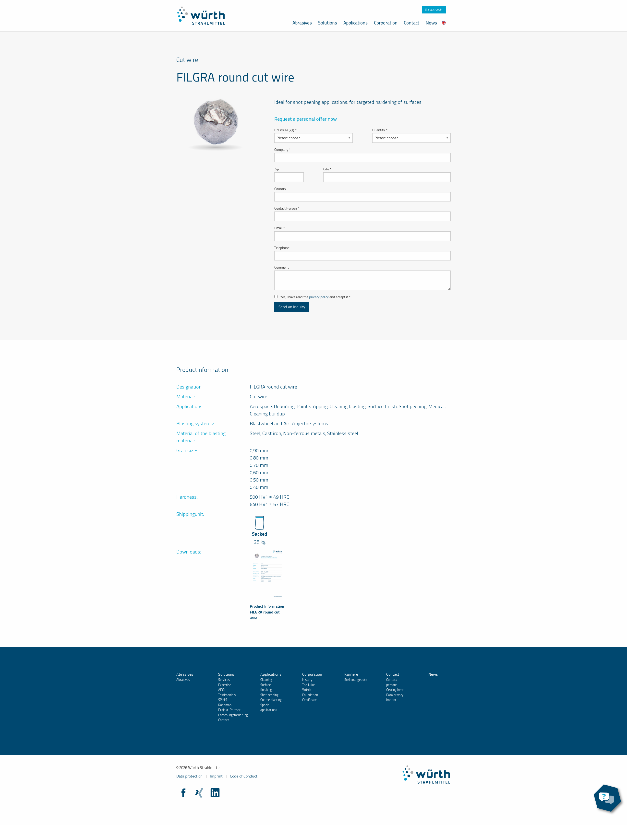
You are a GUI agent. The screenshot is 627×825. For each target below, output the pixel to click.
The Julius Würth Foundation (310, 690)
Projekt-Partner (229, 710)
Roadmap (224, 705)
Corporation (386, 23)
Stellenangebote (355, 680)
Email (279, 228)
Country (280, 189)
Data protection (189, 776)
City (327, 169)
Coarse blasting (271, 700)
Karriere (351, 674)
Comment (281, 267)
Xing (199, 793)
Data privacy (394, 695)
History (307, 680)
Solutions (327, 23)
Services (224, 680)
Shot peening (269, 695)
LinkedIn (215, 793)
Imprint (391, 700)
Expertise (224, 685)
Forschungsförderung (233, 715)
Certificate (309, 700)
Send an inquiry (291, 307)
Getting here (395, 690)
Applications (355, 23)
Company (282, 150)
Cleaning (266, 680)
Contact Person (286, 208)
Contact (411, 23)
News (431, 23)
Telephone (281, 248)
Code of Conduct (243, 776)
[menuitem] (444, 23)
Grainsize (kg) (285, 130)
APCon (222, 690)
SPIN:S (222, 700)
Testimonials (227, 695)
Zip (276, 169)
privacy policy (319, 297)
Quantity (379, 130)
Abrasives (302, 23)
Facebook (184, 793)
